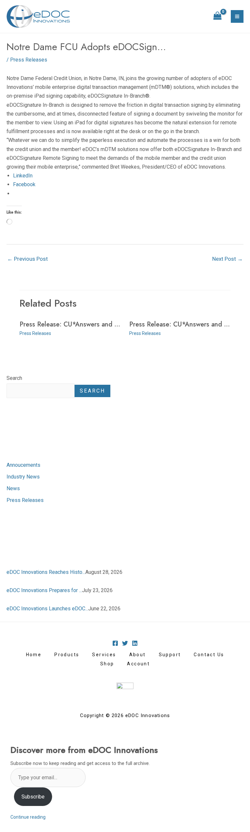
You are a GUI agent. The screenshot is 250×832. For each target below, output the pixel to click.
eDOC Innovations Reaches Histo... (46, 572)
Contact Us (209, 654)
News (13, 488)
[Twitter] (125, 643)
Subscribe (33, 797)
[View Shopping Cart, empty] (217, 16)
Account (138, 663)
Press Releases (25, 500)
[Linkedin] (135, 643)
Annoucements (23, 465)
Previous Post (27, 259)
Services (104, 654)
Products (66, 654)
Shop (107, 663)
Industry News (23, 477)
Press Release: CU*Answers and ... (70, 324)
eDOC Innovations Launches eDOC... (47, 608)
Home (34, 654)
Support (170, 654)
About (137, 654)
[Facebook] (115, 643)
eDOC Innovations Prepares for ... (44, 590)
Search (14, 378)
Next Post (227, 259)
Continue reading (28, 817)
